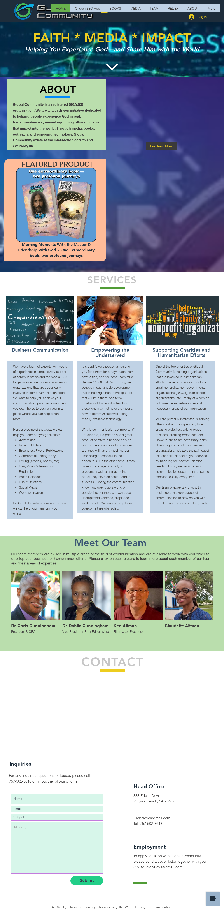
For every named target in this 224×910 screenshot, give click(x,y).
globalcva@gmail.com (164, 867)
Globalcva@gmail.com (151, 818)
